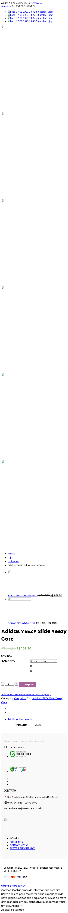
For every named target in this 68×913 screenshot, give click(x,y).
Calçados (13, 561)
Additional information (21, 719)
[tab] (37, 722)
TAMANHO (8, 661)
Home (11, 553)
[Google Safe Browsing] (18, 771)
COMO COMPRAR (19, 845)
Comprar (28, 684)
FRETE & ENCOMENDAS (22, 848)
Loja (10, 557)
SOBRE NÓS (16, 842)
